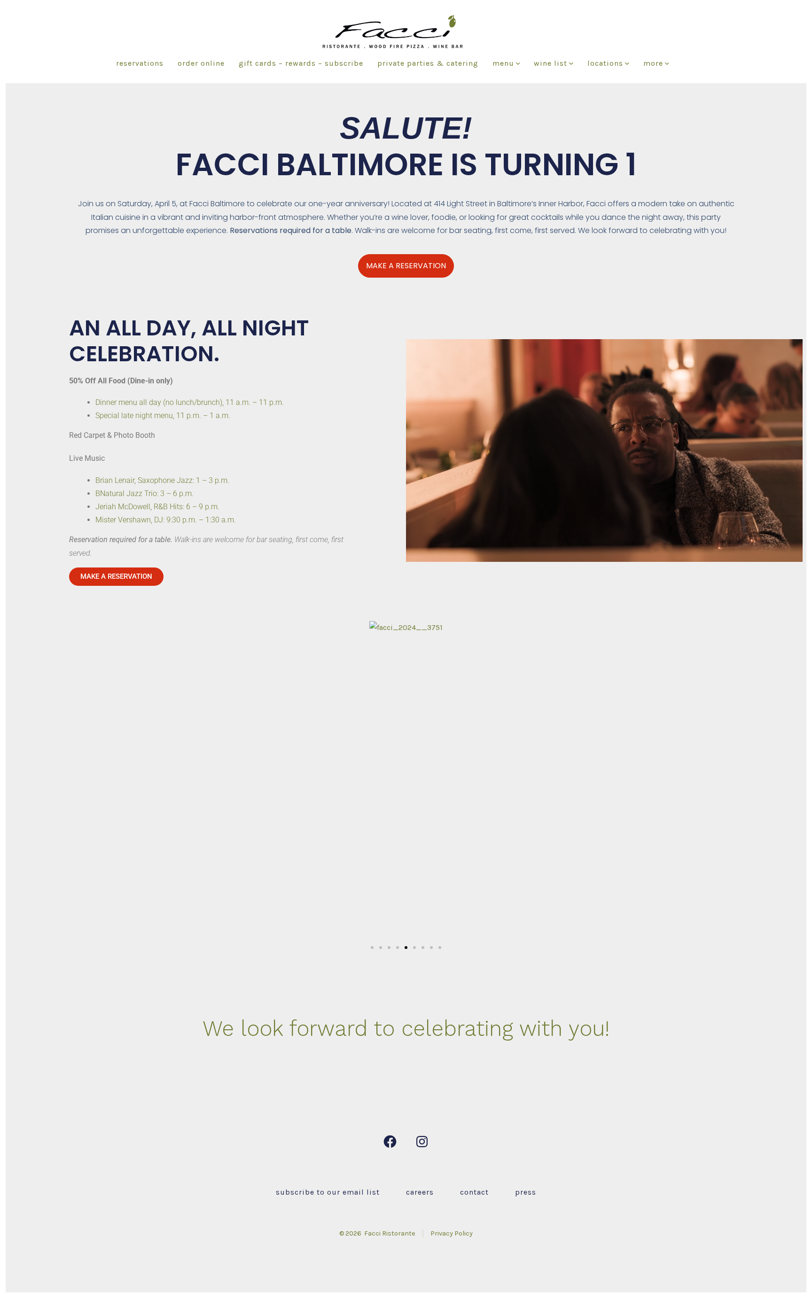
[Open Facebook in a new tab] (390, 1142)
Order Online (201, 63)
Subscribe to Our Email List (328, 1192)
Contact (474, 1192)
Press (525, 1192)
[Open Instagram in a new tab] (422, 1142)
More (653, 63)
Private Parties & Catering (427, 63)
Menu (503, 63)
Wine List (550, 63)
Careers (420, 1192)
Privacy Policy (451, 1233)
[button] (20, 781)
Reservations (140, 63)
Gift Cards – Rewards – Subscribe (301, 63)
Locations (605, 63)
